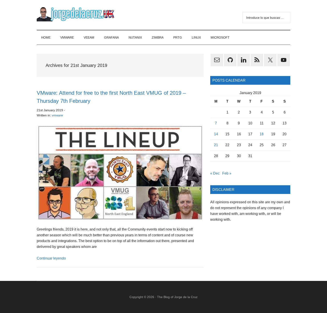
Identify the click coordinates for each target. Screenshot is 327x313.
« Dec (215, 173)
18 (262, 134)
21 (216, 145)
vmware (57, 115)
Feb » (226, 173)
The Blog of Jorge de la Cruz (177, 297)
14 (216, 134)
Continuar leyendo (51, 258)
